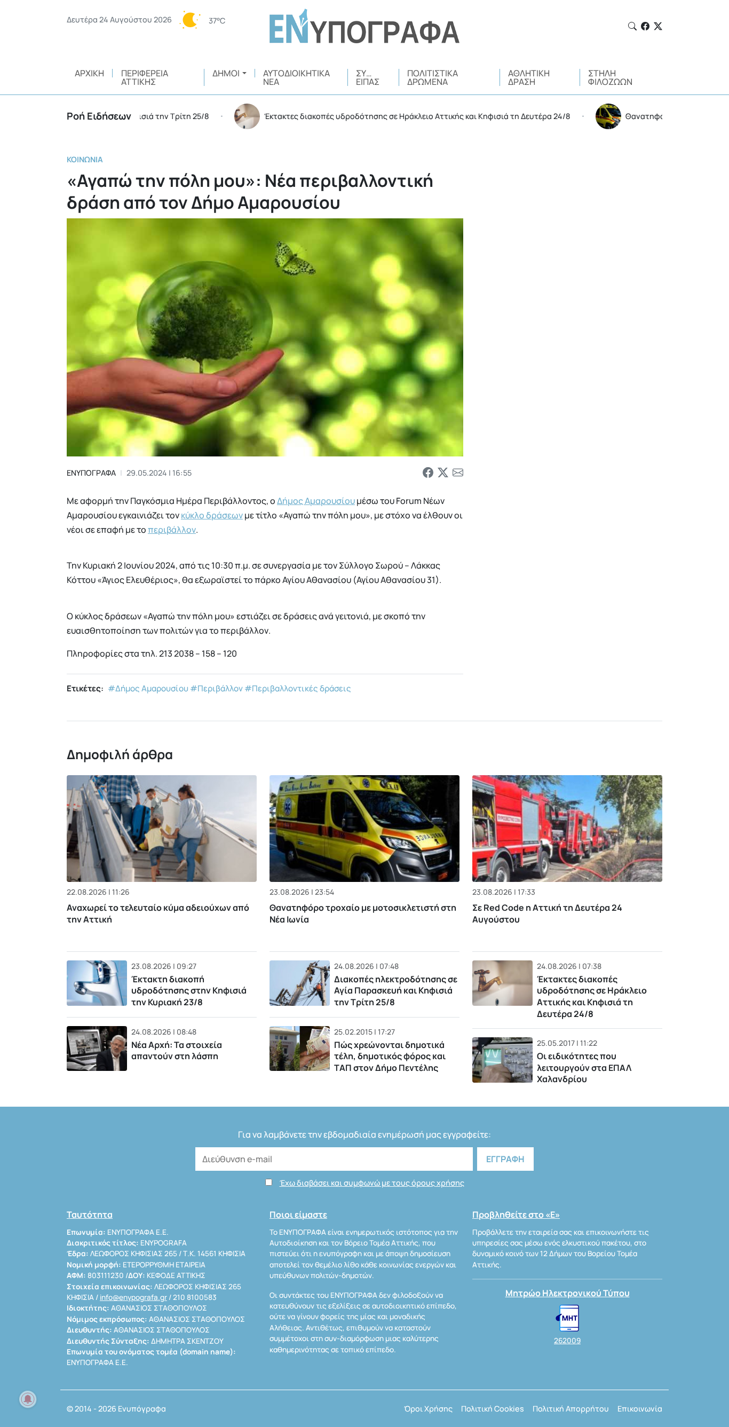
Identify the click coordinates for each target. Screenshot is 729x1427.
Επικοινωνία (639, 1409)
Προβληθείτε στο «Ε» (516, 1214)
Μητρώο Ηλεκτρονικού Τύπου (567, 1293)
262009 (567, 1340)
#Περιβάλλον (216, 688)
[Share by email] (458, 473)
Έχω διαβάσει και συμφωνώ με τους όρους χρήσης (372, 1183)
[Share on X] (443, 473)
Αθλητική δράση (529, 77)
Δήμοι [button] (226, 73)
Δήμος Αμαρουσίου (316, 501)
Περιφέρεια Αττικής (144, 77)
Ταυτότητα (90, 1214)
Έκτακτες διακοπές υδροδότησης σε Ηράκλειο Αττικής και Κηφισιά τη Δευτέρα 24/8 (592, 996)
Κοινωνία (85, 159)
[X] (658, 26)
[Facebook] (645, 26)
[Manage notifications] (27, 1399)
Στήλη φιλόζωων (610, 77)
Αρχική (89, 73)
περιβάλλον (172, 529)
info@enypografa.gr (133, 1297)
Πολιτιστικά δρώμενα (432, 77)
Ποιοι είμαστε (298, 1214)
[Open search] (632, 26)
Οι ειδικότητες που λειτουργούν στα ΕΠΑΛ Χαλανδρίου (584, 1067)
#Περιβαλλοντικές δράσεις (297, 688)
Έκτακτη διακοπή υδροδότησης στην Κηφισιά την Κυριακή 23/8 (189, 990)
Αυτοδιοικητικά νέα (296, 77)
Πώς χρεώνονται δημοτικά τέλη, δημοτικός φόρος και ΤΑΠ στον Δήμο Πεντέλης (390, 1056)
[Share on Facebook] (428, 473)
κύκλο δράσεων (212, 515)
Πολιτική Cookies (492, 1409)
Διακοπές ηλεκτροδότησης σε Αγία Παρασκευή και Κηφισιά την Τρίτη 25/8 (395, 990)
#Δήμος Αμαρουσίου (148, 688)
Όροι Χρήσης (428, 1409)
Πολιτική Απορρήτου (571, 1409)
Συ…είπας (367, 77)
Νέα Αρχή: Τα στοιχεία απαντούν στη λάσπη (176, 1050)
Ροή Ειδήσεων (99, 115)
